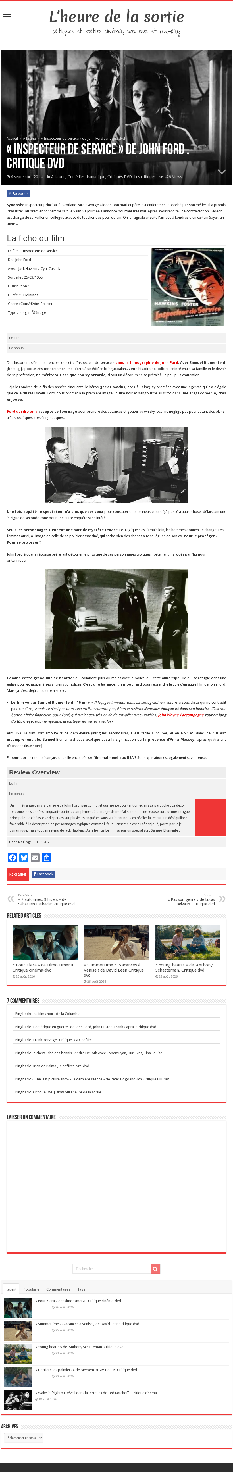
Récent (11, 1289)
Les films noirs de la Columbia (56, 1014)
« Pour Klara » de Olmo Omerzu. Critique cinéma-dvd (44, 967)
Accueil (13, 138)
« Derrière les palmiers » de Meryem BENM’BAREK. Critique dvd (86, 1370)
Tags (81, 1289)
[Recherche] (155, 1269)
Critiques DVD (119, 176)
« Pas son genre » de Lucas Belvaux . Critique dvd (191, 899)
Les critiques (144, 176)
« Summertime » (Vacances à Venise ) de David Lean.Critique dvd (114, 970)
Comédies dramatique (86, 176)
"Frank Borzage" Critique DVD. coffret (62, 1040)
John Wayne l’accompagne (181, 715)
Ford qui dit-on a (22, 411)
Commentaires (58, 1289)
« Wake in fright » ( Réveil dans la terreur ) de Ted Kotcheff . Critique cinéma (96, 1393)
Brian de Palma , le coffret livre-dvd (60, 1066)
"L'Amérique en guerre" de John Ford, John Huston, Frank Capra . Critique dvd (94, 1027)
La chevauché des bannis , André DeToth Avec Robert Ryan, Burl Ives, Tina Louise (97, 1053)
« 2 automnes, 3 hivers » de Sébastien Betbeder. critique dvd (46, 899)
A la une (29, 138)
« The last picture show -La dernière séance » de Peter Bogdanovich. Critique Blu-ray (100, 1079)
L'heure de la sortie (116, 17)
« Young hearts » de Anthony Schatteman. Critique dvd (184, 967)
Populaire (31, 1289)
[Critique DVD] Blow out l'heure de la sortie (66, 1092)
